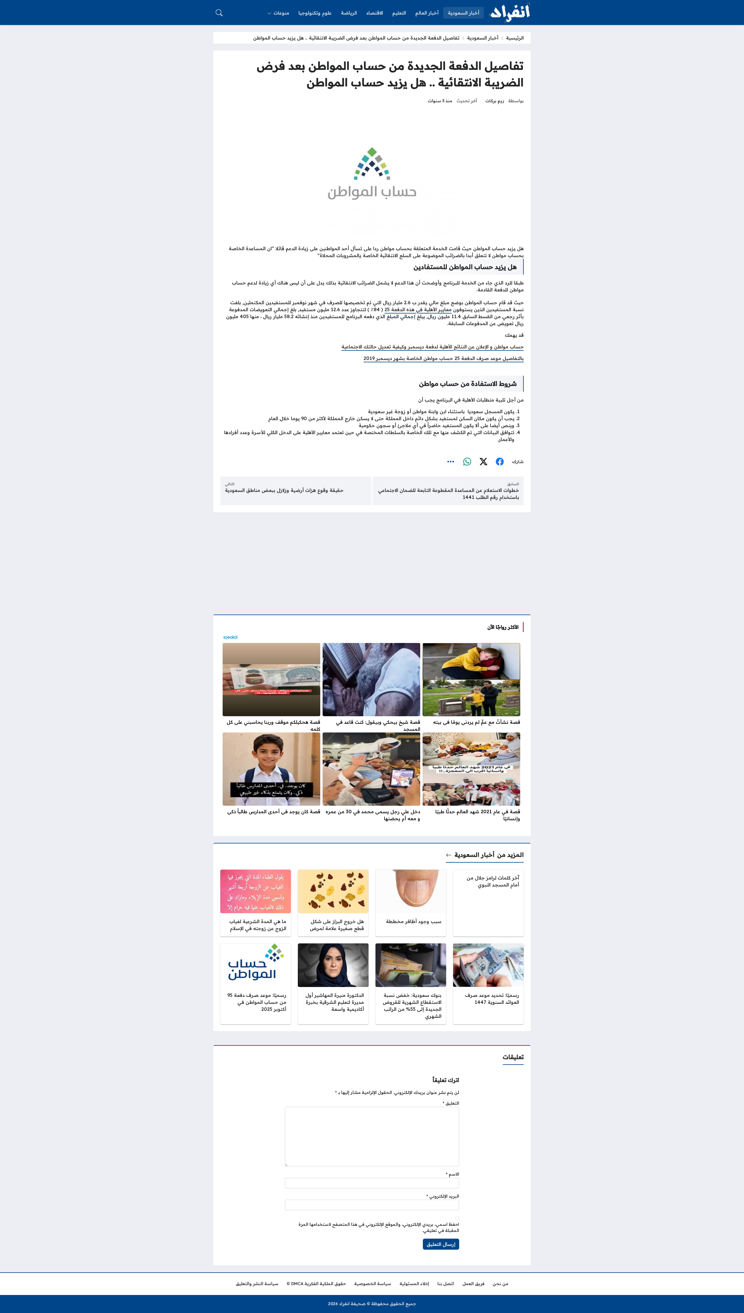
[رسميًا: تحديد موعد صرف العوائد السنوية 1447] (488, 983)
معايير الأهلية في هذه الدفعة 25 (418, 309)
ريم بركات (494, 100)
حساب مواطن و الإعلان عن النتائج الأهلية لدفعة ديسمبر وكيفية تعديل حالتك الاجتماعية (432, 347)
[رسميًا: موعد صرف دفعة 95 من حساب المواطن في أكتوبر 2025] (255, 983)
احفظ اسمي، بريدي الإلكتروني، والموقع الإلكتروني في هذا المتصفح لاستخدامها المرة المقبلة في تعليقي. (378, 1227)
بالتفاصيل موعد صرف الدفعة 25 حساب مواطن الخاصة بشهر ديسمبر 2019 (444, 358)
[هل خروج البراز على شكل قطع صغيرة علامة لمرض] (333, 903)
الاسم (452, 1174)
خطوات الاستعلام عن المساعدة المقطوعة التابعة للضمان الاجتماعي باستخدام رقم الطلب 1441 (448, 493)
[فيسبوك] (499, 462)
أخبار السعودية (482, 38)
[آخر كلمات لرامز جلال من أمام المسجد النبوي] (488, 903)
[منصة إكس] (483, 462)
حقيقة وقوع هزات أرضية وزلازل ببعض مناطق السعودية (284, 490)
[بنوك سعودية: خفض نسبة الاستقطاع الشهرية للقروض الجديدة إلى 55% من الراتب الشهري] (410, 983)
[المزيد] (451, 462)
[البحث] (219, 13)
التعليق (451, 1103)
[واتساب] (467, 462)
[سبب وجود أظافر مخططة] (410, 903)
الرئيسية (515, 38)
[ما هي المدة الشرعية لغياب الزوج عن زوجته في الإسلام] (255, 903)
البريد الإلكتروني (442, 1196)
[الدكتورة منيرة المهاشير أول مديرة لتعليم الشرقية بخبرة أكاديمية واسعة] (333, 983)
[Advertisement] (372, 560)
